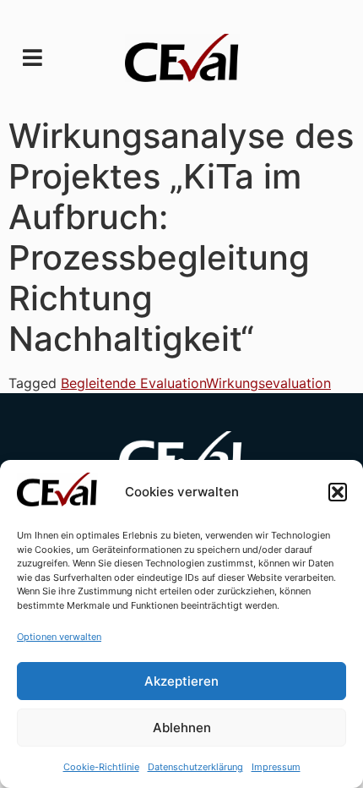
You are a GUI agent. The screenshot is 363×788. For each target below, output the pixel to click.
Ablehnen (182, 728)
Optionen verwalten (59, 637)
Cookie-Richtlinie (101, 767)
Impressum (276, 767)
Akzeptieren (181, 681)
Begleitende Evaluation (133, 383)
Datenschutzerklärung (195, 767)
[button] (337, 492)
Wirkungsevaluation (268, 383)
